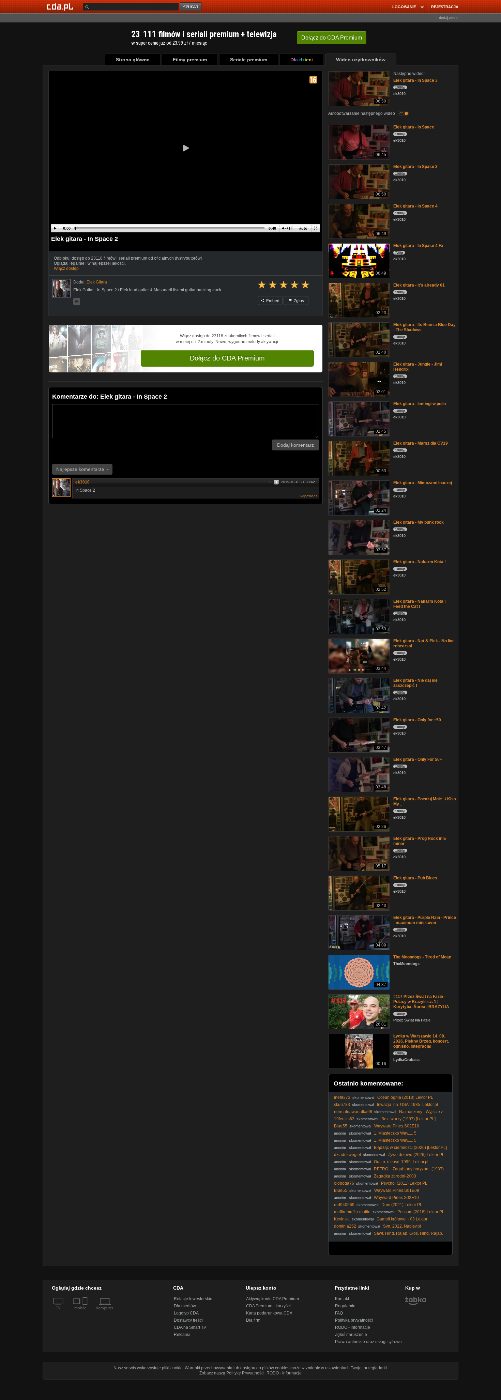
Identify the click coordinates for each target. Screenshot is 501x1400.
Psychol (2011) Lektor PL (404, 1183)
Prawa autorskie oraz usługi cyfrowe (368, 1341)
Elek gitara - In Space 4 (415, 206)
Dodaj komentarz (295, 445)
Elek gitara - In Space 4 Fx (418, 245)
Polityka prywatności (354, 1320)
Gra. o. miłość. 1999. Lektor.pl (401, 1161)
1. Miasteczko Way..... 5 (395, 1133)
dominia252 (345, 1226)
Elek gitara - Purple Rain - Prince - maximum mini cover (424, 920)
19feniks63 (344, 1119)
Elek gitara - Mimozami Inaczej (422, 482)
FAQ (339, 1313)
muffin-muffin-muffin (352, 1212)
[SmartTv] (85, 1312)
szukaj (191, 7)
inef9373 (342, 1097)
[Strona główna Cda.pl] (61, 6)
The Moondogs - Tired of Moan (422, 957)
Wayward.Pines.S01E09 (396, 1190)
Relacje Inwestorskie (193, 1298)
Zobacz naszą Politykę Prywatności (231, 1373)
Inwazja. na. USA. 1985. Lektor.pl (407, 1104)
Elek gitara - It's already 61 (419, 285)
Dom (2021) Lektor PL (401, 1204)
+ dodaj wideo (447, 18)
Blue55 (340, 1126)
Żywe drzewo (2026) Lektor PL (416, 1154)
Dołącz (331, 38)
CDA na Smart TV (190, 1327)
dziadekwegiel (347, 1154)
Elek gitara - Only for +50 (417, 720)
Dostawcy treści (188, 1320)
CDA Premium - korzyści (268, 1306)
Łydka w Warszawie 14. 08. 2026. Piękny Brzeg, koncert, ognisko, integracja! (421, 1041)
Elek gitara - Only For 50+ (417, 759)
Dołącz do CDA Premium (227, 358)
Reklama (182, 1334)
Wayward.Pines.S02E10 (396, 1126)
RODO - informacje (352, 1327)
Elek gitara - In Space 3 (415, 80)
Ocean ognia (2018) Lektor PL (405, 1097)
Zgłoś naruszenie (351, 1334)
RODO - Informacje (284, 1373)
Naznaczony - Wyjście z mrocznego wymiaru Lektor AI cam (388, 1114)
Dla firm (253, 1320)
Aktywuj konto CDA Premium (272, 1298)
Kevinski (342, 1219)
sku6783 (342, 1104)
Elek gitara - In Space (413, 127)
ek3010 (82, 482)
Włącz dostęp (66, 268)
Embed (272, 300)
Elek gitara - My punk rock (418, 522)
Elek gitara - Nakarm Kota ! (419, 561)
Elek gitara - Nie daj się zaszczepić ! (415, 683)
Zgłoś (298, 300)
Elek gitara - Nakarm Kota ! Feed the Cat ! (419, 604)
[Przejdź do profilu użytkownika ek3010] (61, 288)
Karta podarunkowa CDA (269, 1313)
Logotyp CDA (186, 1313)
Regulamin (345, 1306)
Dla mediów (185, 1306)
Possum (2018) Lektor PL (420, 1212)
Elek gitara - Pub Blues (415, 878)
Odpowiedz (308, 496)
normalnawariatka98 (353, 1111)
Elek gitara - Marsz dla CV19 (420, 443)
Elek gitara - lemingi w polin (419, 403)
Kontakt (342, 1298)
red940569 (344, 1204)
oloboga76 (344, 1183)
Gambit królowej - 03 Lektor (402, 1219)
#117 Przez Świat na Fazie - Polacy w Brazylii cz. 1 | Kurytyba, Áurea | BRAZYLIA (421, 1001)
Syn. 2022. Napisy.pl (402, 1226)
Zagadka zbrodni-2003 (395, 1176)
